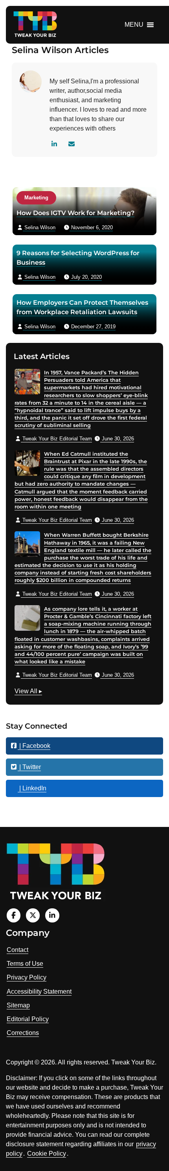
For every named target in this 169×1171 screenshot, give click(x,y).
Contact (17, 949)
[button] (134, 25)
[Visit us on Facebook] (13, 915)
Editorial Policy (28, 1019)
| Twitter (29, 767)
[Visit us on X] (32, 915)
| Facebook (34, 745)
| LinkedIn (32, 788)
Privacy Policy (26, 977)
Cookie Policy (46, 1153)
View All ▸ (28, 692)
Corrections (23, 1032)
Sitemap (18, 1005)
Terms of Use (25, 963)
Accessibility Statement (39, 991)
